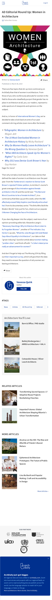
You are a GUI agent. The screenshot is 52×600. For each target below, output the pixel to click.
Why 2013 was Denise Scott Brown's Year (25, 160)
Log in (45, 3)
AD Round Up (27, 307)
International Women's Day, (29, 116)
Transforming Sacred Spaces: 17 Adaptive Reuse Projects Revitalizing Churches (33, 395)
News (6, 307)
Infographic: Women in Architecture (23, 130)
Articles (15, 307)
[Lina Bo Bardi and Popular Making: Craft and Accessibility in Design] (9, 481)
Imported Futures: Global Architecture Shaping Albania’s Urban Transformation (32, 412)
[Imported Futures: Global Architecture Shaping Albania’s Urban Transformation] (9, 415)
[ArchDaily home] (25, 3)
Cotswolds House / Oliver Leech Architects (33, 360)
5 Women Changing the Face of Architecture (19, 212)
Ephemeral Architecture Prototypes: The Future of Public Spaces (33, 460)
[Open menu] (3, 3)
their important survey (14, 256)
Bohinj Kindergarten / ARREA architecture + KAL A (33, 343)
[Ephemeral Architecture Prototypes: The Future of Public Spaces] (9, 463)
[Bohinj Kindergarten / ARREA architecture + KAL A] (11, 347)
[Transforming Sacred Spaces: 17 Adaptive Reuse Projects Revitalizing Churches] (9, 398)
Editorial (40, 307)
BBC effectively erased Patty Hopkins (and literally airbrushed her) (24, 202)
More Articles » (42, 491)
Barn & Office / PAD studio (33, 323)
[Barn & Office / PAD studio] (11, 329)
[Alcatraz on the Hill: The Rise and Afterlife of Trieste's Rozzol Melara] (9, 446)
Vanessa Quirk (24, 282)
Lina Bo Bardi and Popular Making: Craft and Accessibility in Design (32, 478)
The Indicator (35, 229)
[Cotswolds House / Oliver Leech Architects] (11, 365)
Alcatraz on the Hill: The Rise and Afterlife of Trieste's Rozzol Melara (33, 443)
